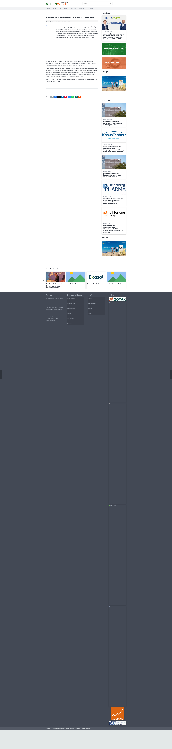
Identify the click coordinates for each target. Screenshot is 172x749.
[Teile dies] (55, 97)
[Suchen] (110, 3)
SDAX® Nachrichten (71, 311)
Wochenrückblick (70, 318)
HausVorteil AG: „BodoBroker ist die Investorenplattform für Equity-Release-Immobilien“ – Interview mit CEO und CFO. (113, 36)
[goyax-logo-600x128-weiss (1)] (117, 299)
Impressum (90, 301)
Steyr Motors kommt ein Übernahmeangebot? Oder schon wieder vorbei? (112, 175)
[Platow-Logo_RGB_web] (117, 713)
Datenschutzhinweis (91, 306)
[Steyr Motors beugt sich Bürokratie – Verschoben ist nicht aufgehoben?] (114, 110)
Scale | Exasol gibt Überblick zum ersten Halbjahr (95, 284)
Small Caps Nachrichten (71, 316)
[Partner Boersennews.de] (117, 656)
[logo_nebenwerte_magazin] (57, 3)
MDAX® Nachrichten (71, 301)
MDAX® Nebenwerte (71, 298)
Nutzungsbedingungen (92, 303)
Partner (89, 311)
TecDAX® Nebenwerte (71, 303)
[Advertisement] (72, 51)
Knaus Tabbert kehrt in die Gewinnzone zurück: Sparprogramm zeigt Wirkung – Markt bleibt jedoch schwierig (114, 149)
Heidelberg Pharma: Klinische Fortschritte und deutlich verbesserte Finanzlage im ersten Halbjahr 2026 (113, 201)
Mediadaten (90, 308)
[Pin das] (65, 97)
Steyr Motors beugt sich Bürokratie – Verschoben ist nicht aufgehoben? (112, 123)
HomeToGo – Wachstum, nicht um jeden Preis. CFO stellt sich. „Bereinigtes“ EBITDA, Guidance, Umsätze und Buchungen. (54, 285)
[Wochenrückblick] (114, 49)
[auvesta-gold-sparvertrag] (114, 83)
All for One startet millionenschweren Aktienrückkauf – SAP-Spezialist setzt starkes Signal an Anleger (113, 229)
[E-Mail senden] (52, 97)
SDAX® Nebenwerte (71, 308)
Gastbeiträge (69, 323)
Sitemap (89, 313)
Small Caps (69, 313)
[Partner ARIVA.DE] (117, 555)
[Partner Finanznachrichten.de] (117, 352)
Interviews (69, 321)
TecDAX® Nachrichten (71, 306)
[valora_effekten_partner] (117, 723)
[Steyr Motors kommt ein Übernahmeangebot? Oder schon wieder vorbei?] (114, 162)
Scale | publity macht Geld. (114, 283)
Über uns (90, 298)
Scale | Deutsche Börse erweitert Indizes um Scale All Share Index (75, 284)
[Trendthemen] (114, 63)
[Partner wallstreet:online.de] (117, 453)
